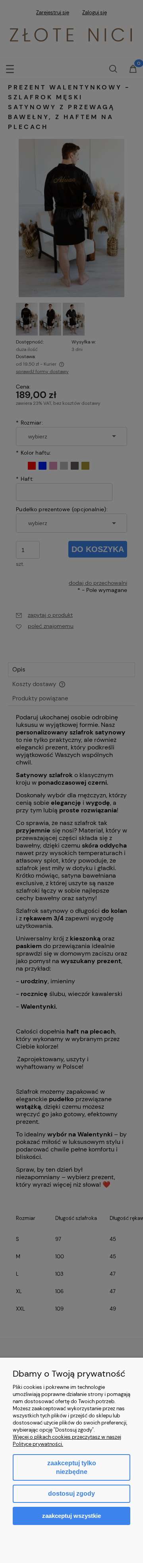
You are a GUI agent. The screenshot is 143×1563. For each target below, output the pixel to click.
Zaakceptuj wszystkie (71, 1515)
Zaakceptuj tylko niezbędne (71, 1467)
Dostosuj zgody (71, 1493)
